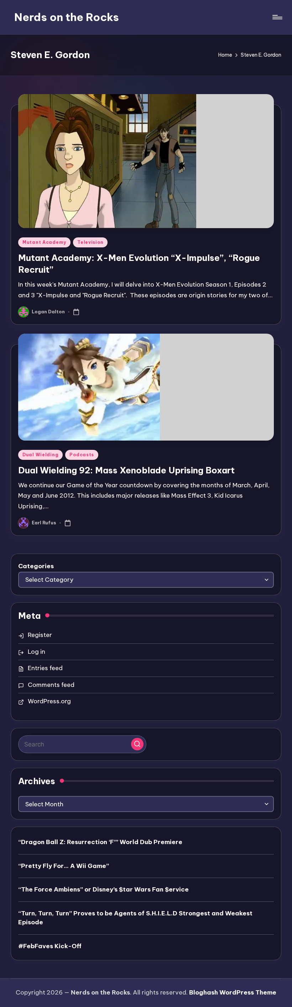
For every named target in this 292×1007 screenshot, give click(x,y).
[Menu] (276, 17)
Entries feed (45, 668)
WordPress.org (49, 701)
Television (90, 242)
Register (40, 635)
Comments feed (51, 685)
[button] (137, 744)
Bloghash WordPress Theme (232, 992)
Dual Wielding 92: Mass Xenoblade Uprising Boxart (126, 470)
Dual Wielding (40, 454)
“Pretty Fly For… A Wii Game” (63, 866)
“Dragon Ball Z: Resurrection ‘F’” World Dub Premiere (100, 842)
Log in (36, 652)
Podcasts (81, 454)
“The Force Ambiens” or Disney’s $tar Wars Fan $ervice (103, 889)
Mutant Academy (44, 242)
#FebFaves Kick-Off (50, 946)
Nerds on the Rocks (66, 17)
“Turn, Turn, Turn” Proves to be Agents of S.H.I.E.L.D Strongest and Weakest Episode (135, 917)
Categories (36, 566)
